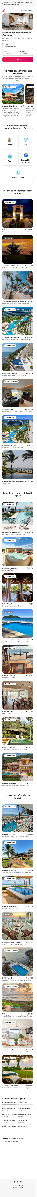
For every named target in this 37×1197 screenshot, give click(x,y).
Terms (21, 1187)
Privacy (15, 1187)
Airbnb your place (25, 10)
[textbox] (10, 53)
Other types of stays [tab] (9, 1102)
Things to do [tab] (23, 1102)
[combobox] (18, 46)
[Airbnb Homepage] (3, 10)
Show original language (11, 4)
